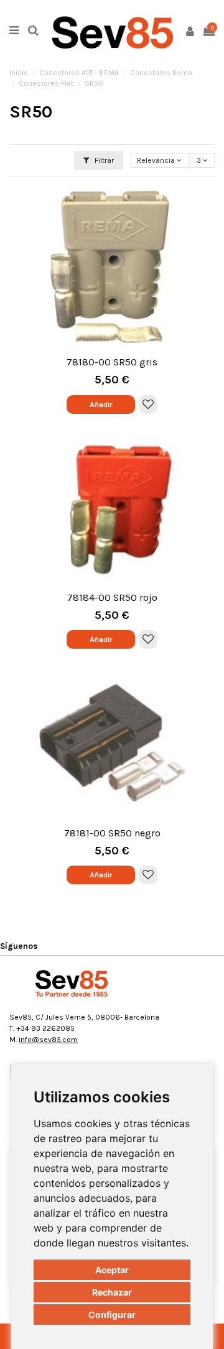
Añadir (101, 404)
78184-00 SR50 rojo (112, 597)
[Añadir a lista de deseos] (148, 404)
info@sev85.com (48, 1039)
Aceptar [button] (112, 1269)
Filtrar (103, 160)
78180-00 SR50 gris (112, 362)
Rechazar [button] (112, 1292)
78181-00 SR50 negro (112, 833)
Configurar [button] (112, 1314)
